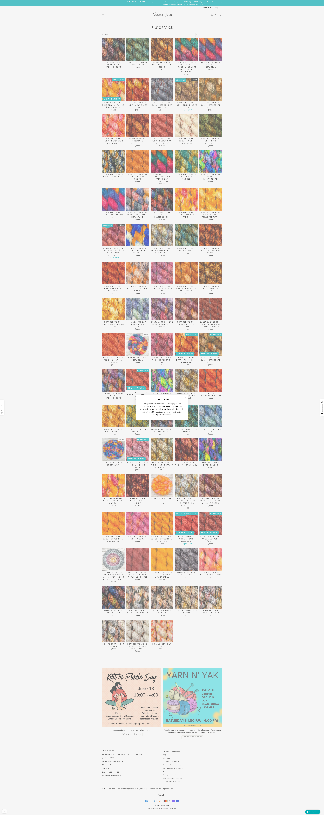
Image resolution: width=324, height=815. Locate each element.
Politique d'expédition (161, 415)
